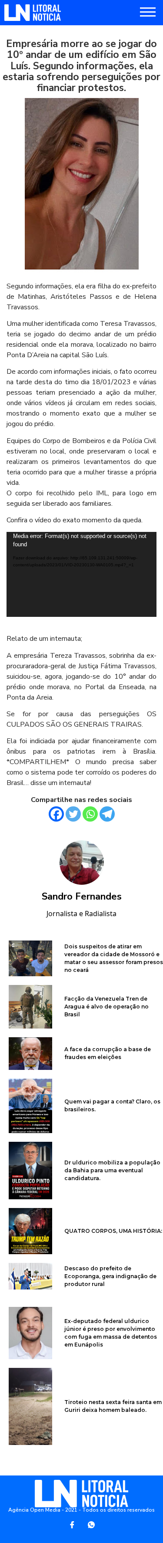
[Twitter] (73, 814)
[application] (81, 574)
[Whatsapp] (90, 814)
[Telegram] (107, 814)
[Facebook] (56, 814)
